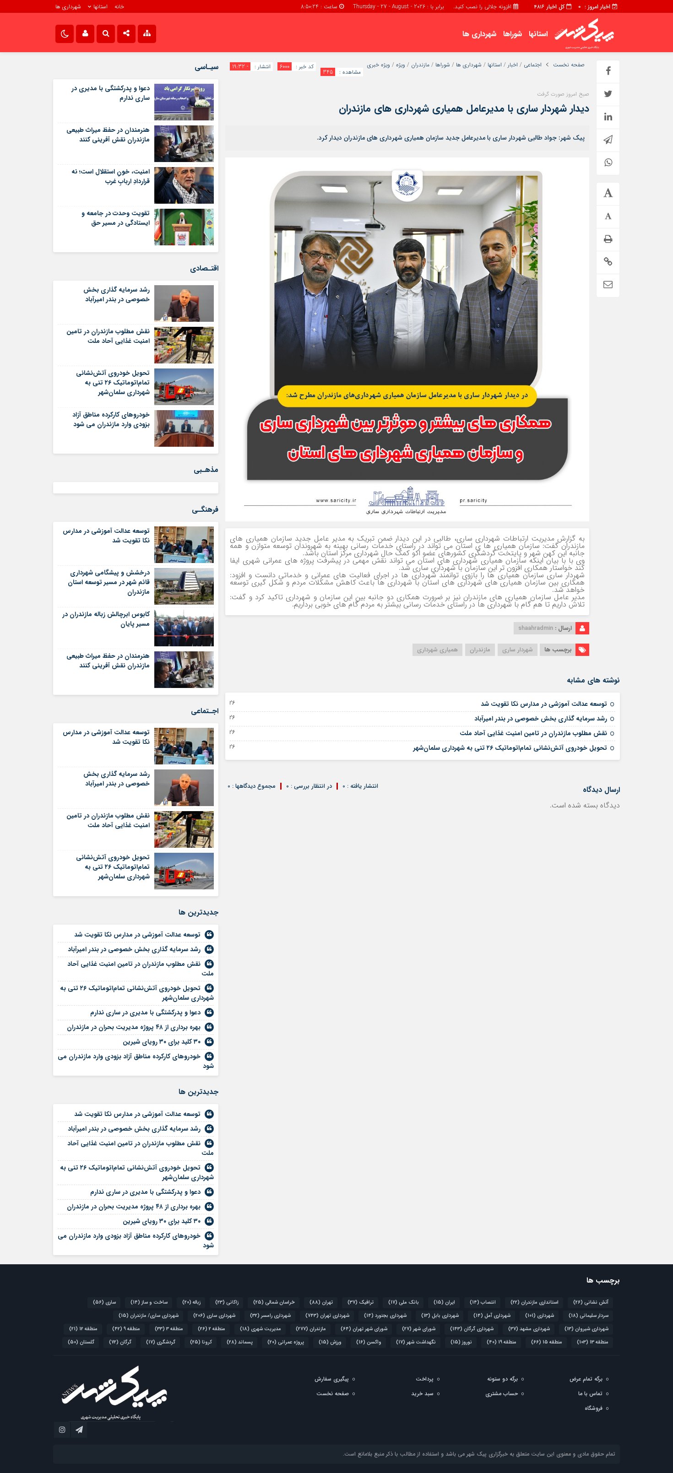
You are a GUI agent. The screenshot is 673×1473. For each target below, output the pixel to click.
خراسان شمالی (274, 1302)
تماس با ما (590, 1393)
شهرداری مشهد (529, 1329)
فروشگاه (593, 1408)
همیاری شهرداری (437, 650)
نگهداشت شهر (416, 1342)
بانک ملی (403, 1302)
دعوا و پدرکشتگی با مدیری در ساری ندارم (110, 93)
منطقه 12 (83, 1329)
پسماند (240, 1342)
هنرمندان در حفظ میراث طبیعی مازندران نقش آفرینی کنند (108, 135)
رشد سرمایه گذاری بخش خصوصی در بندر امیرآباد (540, 719)
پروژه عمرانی (285, 1342)
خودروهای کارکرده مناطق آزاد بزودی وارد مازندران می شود (111, 419)
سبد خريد (422, 1393)
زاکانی (227, 1302)
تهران (321, 1302)
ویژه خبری (378, 65)
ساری (104, 1302)
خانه (119, 6)
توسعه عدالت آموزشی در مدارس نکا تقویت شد (544, 704)
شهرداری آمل (491, 1316)
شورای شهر (418, 1329)
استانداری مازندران (534, 1302)
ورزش (330, 1342)
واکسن (368, 1342)
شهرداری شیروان (586, 1329)
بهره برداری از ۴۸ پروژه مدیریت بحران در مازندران (134, 1027)
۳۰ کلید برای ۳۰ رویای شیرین (162, 1042)
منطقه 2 (211, 1329)
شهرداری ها (68, 6)
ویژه (400, 65)
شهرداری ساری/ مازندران (149, 1316)
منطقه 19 (501, 1342)
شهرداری (539, 1316)
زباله (191, 1302)
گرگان (120, 1342)
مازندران (420, 65)
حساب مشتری (501, 1393)
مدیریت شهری (260, 1329)
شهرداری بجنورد (385, 1316)
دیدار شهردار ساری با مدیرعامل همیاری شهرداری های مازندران (464, 108)
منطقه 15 (546, 1342)
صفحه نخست (569, 65)
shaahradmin (535, 628)
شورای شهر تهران (364, 1329)
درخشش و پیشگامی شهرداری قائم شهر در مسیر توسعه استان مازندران (109, 582)
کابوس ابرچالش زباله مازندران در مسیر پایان (106, 619)
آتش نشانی (590, 1302)
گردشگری (160, 1342)
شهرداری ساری (214, 1316)
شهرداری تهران (327, 1316)
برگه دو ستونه (502, 1379)
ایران (444, 1302)
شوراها (512, 34)
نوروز (461, 1342)
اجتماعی (533, 65)
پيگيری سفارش (332, 1379)
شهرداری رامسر (270, 1316)
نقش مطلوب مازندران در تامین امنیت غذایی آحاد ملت (533, 733)
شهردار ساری (517, 650)
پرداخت (425, 1379)
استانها (100, 6)
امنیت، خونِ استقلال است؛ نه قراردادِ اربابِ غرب (110, 176)
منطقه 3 (169, 1329)
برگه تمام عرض (586, 1379)
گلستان (81, 1342)
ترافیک (360, 1302)
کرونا (201, 1342)
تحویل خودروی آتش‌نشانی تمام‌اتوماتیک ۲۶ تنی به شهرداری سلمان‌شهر (510, 748)
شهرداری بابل (440, 1316)
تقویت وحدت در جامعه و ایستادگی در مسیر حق (115, 218)
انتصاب (483, 1302)
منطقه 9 (126, 1329)
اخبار (513, 65)
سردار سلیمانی (588, 1316)
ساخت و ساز (149, 1302)
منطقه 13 (592, 1342)
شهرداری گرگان (472, 1329)
